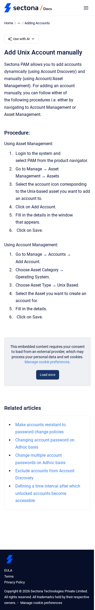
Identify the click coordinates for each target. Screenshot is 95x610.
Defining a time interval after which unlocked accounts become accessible (47, 493)
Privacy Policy (14, 582)
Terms (9, 576)
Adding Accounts (37, 23)
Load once (47, 375)
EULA (8, 570)
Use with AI (21, 39)
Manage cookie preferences (47, 362)
